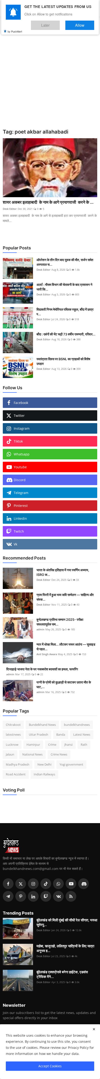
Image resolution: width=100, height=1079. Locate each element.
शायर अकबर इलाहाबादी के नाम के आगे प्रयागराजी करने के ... (48, 202)
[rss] (71, 896)
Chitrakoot (13, 725)
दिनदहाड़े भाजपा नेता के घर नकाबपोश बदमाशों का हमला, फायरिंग (42, 669)
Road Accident (16, 774)
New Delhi (44, 764)
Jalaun (10, 754)
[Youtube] (71, 883)
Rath (84, 744)
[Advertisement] (50, 76)
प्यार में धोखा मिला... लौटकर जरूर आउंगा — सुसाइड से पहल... (66, 646)
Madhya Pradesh (17, 764)
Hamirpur (33, 744)
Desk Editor (10, 209)
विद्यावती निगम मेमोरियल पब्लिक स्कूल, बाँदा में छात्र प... (65, 311)
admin (40, 629)
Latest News (81, 734)
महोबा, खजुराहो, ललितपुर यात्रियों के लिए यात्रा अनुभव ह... (65, 948)
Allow (84, 23)
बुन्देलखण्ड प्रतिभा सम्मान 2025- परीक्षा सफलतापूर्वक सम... (60, 622)
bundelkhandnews (77, 725)
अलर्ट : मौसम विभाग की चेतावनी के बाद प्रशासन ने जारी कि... (64, 287)
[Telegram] (8, 896)
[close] (94, 1029)
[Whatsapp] (58, 883)
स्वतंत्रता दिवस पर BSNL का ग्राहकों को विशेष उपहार (63, 361)
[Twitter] (20, 883)
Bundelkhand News (42, 725)
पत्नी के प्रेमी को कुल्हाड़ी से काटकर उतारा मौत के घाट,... (64, 684)
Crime (52, 744)
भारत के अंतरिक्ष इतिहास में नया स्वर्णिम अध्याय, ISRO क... (63, 572)
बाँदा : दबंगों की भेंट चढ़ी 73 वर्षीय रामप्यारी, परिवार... (66, 334)
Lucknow (12, 744)
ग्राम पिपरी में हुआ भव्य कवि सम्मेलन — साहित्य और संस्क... (65, 597)
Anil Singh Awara (47, 654)
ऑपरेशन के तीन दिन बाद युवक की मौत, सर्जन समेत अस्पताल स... (65, 262)
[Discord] (83, 883)
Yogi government (71, 764)
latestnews (13, 734)
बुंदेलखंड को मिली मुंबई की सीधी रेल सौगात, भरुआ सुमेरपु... (67, 922)
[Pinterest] (20, 896)
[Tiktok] (45, 883)
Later (59, 23)
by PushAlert (15, 28)
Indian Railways (44, 774)
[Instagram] (33, 883)
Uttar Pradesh (38, 734)
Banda (60, 734)
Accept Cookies (50, 1066)
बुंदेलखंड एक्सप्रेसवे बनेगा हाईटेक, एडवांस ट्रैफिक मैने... (62, 974)
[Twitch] (45, 896)
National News (32, 754)
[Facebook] (8, 883)
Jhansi (68, 744)
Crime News (59, 754)
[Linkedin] (33, 896)
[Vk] (58, 896)
